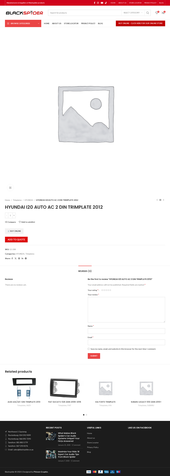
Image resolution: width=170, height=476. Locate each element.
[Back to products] (160, 200)
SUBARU (150, 405)
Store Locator (93, 442)
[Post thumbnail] (51, 439)
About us (91, 438)
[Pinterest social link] (19, 258)
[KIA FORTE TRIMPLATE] (105, 388)
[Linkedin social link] (22, 258)
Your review (93, 294)
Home (7, 200)
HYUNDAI (29, 200)
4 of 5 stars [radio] (108, 290)
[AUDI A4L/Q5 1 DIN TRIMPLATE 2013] (24, 388)
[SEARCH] (148, 13)
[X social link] (15, 258)
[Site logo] (25, 12)
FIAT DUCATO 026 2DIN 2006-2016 (64, 402)
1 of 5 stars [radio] (102, 290)
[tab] (85, 270)
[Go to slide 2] (86, 415)
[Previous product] (157, 200)
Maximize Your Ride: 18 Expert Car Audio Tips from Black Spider (68, 454)
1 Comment (76, 445)
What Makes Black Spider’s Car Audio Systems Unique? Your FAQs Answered (69, 437)
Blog (89, 452)
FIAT (69, 405)
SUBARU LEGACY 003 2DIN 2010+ (146, 402)
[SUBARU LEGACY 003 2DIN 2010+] (146, 388)
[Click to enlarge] (10, 187)
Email (90, 337)
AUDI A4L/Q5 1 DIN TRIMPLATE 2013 (24, 402)
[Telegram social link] (26, 258)
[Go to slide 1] (83, 415)
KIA (110, 405)
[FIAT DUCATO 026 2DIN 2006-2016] (65, 388)
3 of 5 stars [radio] (106, 290)
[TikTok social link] (106, 3)
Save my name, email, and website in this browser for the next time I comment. (123, 349)
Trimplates (17, 200)
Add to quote (16, 239)
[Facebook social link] (94, 3)
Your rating (93, 290)
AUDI (28, 405)
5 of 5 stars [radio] (110, 290)
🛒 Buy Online (14, 231)
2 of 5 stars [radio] (104, 290)
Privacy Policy (93, 447)
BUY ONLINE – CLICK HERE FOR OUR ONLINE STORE (140, 23)
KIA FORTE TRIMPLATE (105, 402)
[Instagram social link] (98, 3)
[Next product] (163, 200)
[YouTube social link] (102, 3)
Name (91, 326)
